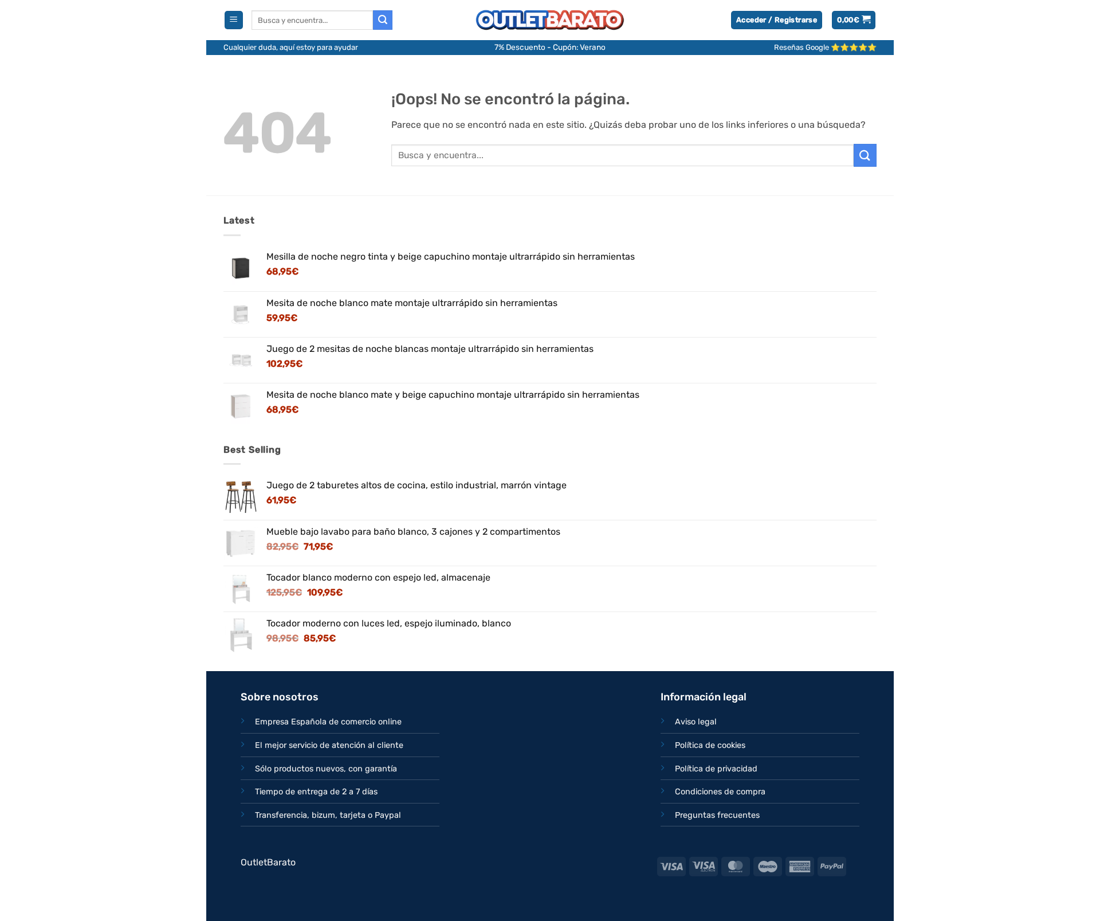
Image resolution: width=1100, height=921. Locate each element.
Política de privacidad (716, 769)
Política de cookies (710, 745)
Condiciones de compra (720, 792)
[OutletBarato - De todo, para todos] (550, 20)
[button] (234, 20)
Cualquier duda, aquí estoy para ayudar (290, 47)
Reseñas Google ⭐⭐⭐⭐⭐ (825, 47)
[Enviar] (382, 20)
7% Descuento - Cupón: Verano (550, 47)
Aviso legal (696, 722)
